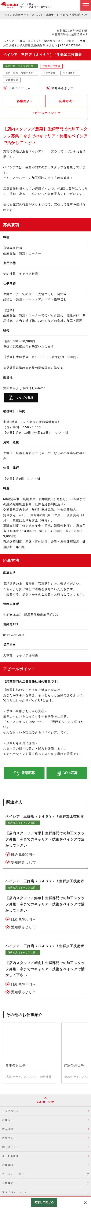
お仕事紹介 (9, 1165)
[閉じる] (85, 1202)
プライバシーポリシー (16, 1192)
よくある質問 (10, 1155)
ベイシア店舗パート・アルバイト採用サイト (31, 14)
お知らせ (7, 1120)
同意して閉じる (44, 1202)
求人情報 (7, 1129)
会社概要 (7, 1183)
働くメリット (10, 1147)
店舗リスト (9, 1137)
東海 (66, 14)
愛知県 (76, 14)
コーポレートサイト (14, 1174)
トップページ (10, 1110)
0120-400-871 (14, 635)
